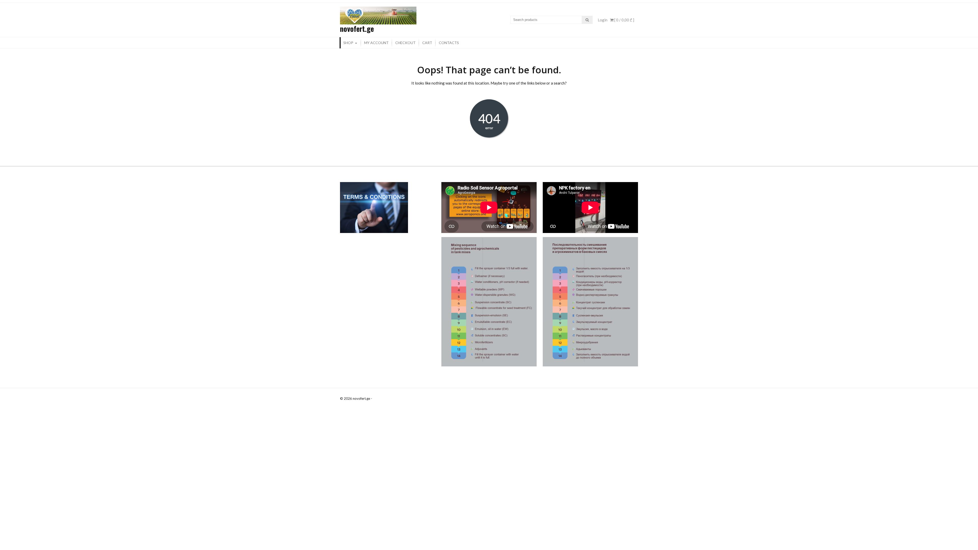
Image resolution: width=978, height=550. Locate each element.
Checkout (405, 42)
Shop (348, 42)
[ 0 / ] (624, 20)
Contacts (449, 42)
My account (376, 42)
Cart (427, 42)
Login (602, 20)
